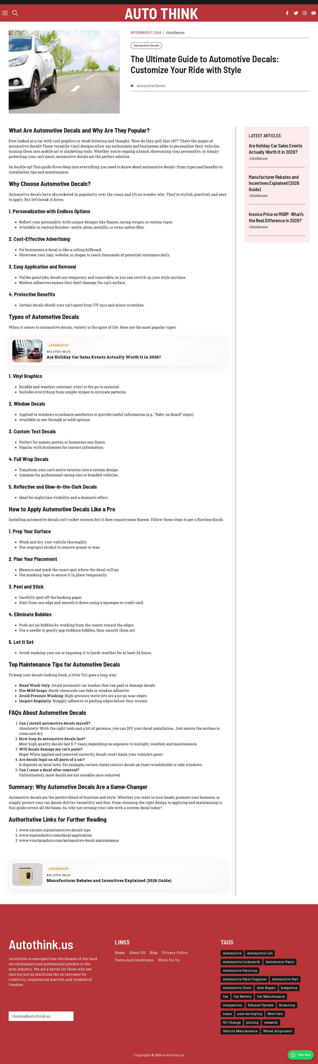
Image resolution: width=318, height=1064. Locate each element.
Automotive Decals (146, 45)
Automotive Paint (280, 962)
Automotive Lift (260, 953)
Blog (153, 952)
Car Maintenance (271, 996)
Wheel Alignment (277, 1031)
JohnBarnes (175, 32)
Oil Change (232, 1022)
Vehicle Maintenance (240, 1031)
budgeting (289, 988)
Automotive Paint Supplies (245, 979)
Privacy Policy (175, 952)
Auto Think (161, 13)
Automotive (232, 953)
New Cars (275, 1014)
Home (120, 952)
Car (225, 996)
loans (227, 1014)
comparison (233, 1005)
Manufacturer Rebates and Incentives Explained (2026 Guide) (109, 880)
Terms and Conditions (134, 960)
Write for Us (169, 960)
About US (137, 952)
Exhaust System (261, 1005)
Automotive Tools (237, 988)
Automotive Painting (240, 970)
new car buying (249, 1014)
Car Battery (243, 996)
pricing (252, 1022)
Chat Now (304, 1054)
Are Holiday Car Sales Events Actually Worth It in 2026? (104, 357)
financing (287, 1005)
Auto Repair (266, 988)
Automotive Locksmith (241, 962)
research (271, 1022)
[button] (15, 13)
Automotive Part (285, 979)
